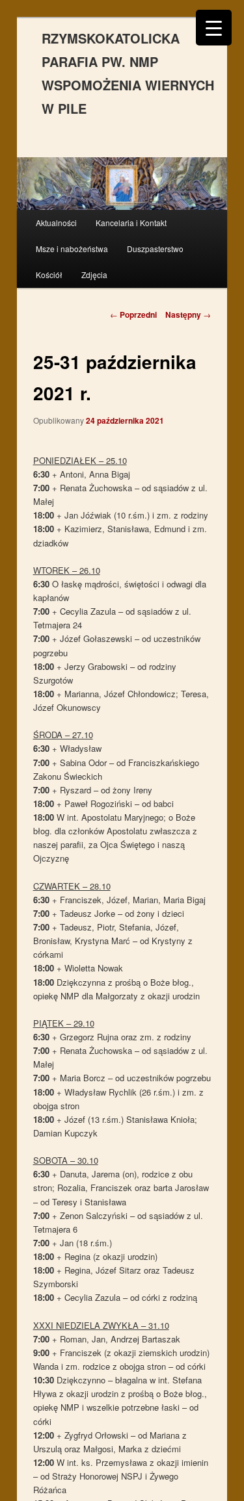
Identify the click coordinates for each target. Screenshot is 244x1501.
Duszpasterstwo (155, 248)
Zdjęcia (94, 274)
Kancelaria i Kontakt (131, 222)
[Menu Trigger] (214, 27)
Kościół (49, 274)
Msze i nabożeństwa (72, 248)
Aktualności (56, 222)
